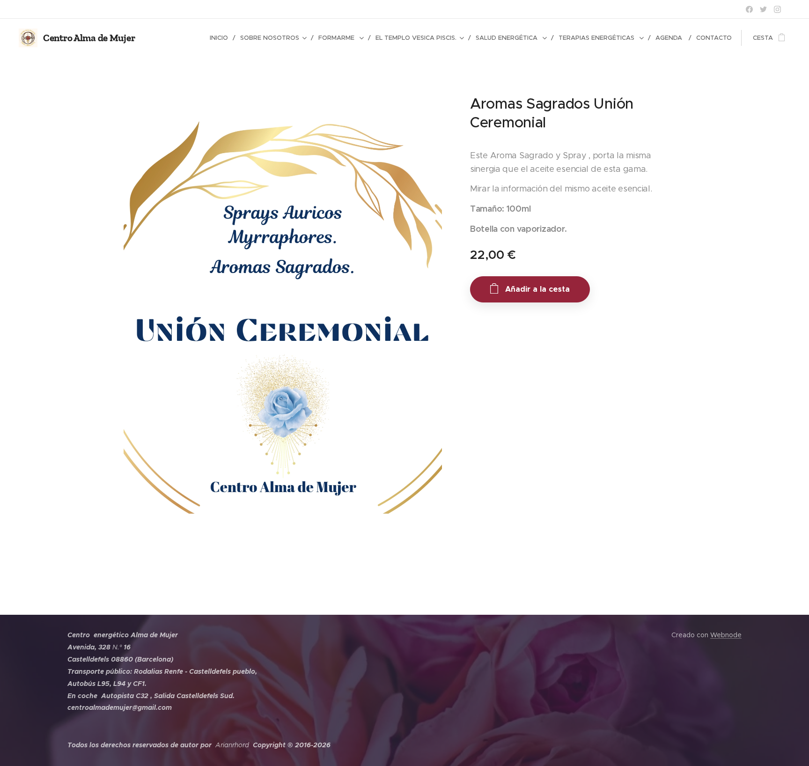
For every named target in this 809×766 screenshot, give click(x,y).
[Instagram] (777, 9)
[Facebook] (749, 9)
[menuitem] (221, 38)
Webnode (726, 635)
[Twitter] (763, 9)
